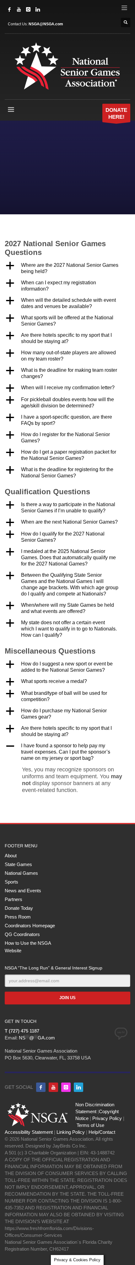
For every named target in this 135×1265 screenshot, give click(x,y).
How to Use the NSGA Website (28, 946)
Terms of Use (90, 1125)
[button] (67, 268)
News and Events (23, 890)
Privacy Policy (107, 1118)
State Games (18, 864)
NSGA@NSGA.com (46, 24)
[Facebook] (9, 9)
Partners (13, 899)
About (11, 855)
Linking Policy (71, 1132)
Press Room (18, 916)
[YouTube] (19, 9)
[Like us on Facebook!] (41, 1087)
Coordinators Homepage (30, 925)
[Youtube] (53, 1087)
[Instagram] (28, 9)
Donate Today (19, 908)
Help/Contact (102, 1132)
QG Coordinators (22, 934)
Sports (11, 881)
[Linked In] (37, 9)
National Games (21, 873)
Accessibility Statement (29, 1132)
